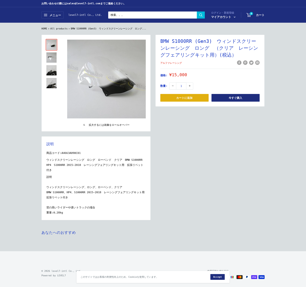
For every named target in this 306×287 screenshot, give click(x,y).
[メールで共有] (257, 62)
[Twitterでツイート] (251, 62)
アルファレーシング (171, 62)
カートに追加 (184, 97)
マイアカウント (222, 17)
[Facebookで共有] (239, 62)
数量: (163, 85)
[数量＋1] (189, 85)
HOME (44, 28)
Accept (217, 276)
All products (59, 28)
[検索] (201, 15)
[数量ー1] (172, 85)
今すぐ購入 (235, 97)
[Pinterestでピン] (245, 62)
